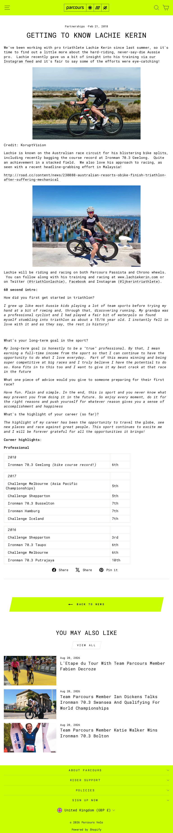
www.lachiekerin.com (138, 277)
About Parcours (85, 770)
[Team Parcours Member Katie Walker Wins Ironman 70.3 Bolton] (30, 737)
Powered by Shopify (87, 829)
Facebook (77, 281)
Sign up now (85, 800)
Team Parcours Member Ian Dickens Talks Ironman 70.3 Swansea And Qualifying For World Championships (110, 702)
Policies (85, 790)
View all (86, 645)
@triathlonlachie (46, 281)
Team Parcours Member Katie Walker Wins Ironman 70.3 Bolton (108, 732)
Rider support (85, 780)
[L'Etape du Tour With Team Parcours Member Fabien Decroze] (30, 670)
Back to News (90, 604)
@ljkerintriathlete (139, 281)
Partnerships (75, 26)
